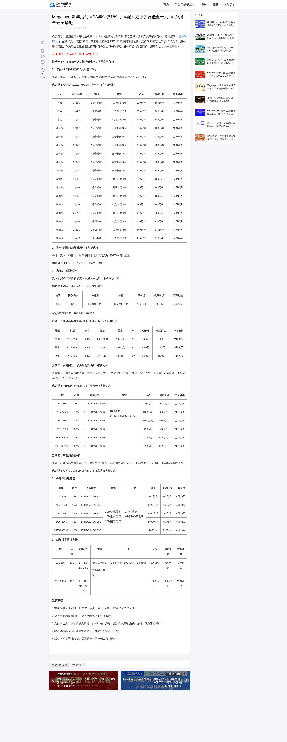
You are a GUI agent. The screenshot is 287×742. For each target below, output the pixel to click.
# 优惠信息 (78, 664)
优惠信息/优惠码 (59, 664)
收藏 (43, 75)
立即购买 (178, 102)
